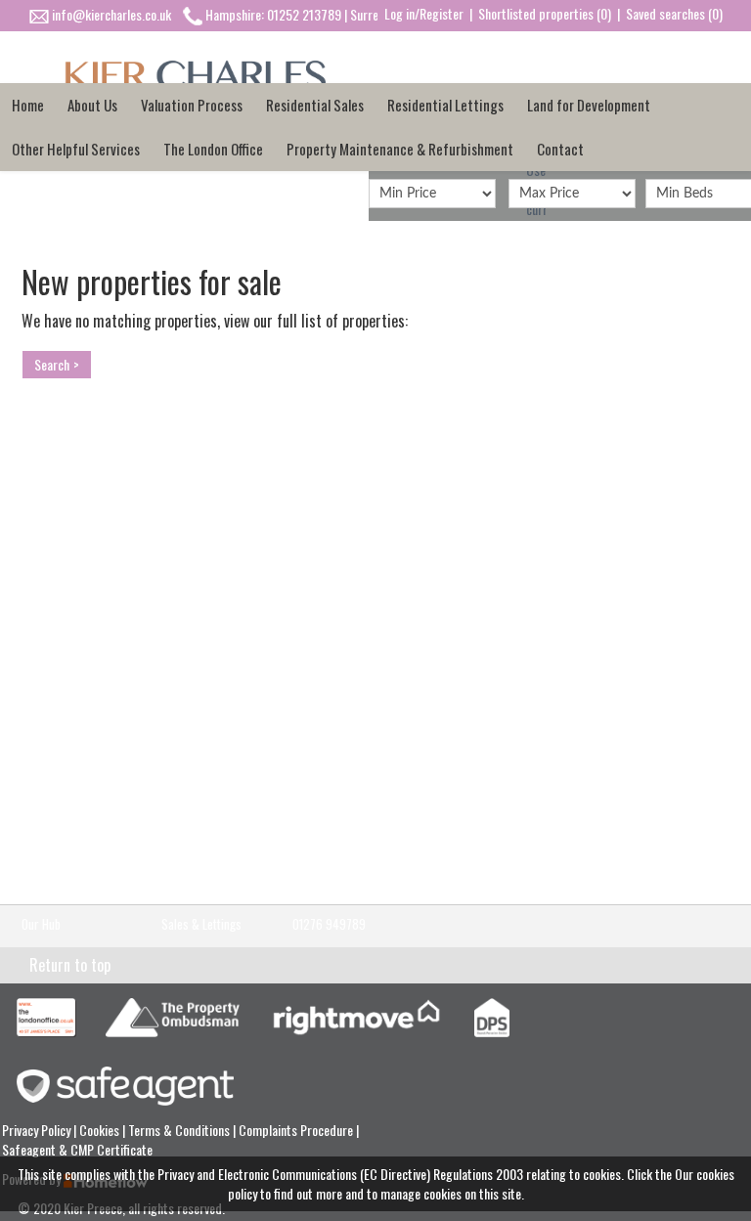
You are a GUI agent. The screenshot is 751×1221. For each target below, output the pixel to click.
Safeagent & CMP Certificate (77, 1149)
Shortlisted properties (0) (544, 13)
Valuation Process (192, 104)
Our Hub (41, 924)
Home (28, 104)
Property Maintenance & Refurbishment (400, 148)
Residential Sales (315, 104)
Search (51, 364)
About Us (92, 104)
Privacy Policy (37, 1129)
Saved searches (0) (674, 13)
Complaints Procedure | (299, 1129)
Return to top (69, 965)
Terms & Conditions (180, 1129)
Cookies (100, 1129)
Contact (560, 148)
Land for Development (588, 104)
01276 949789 (329, 924)
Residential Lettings (445, 104)
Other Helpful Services (76, 148)
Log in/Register (424, 13)
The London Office (213, 148)
